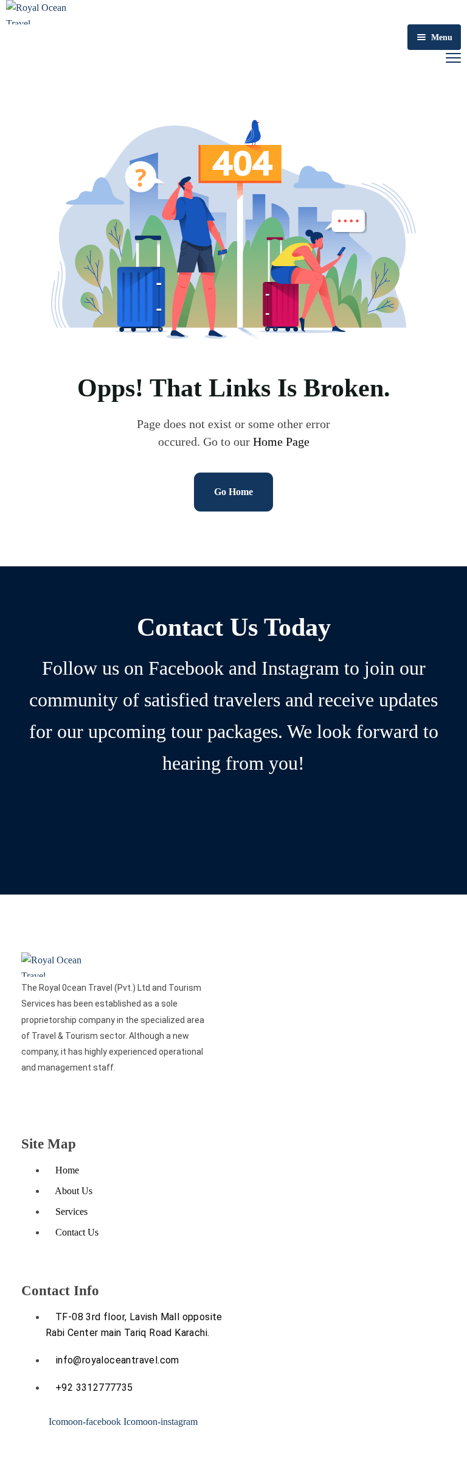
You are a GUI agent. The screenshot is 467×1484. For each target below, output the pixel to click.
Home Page (281, 441)
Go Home (233, 492)
